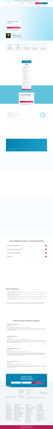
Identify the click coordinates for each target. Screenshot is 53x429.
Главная (7, 8)
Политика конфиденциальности (43, 393)
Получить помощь (38, 3)
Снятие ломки (16, 419)
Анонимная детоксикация (29, 410)
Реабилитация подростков (40, 418)
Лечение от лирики (28, 417)
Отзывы (28, 391)
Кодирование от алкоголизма (9, 410)
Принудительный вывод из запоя (18, 404)
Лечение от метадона (39, 406)
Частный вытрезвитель (17, 409)
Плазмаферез (16, 418)
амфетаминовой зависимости (16, 286)
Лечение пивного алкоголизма (18, 414)
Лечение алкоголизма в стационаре (18, 412)
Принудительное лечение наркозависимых (31, 407)
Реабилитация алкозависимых (40, 411)
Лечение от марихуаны (28, 415)
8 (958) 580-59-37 (19, 128)
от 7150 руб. (41, 307)
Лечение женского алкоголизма (18, 415)
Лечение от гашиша (28, 419)
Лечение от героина (28, 404)
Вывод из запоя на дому (9, 412)
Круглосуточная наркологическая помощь (19, 408)
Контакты (41, 391)
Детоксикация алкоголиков (17, 417)
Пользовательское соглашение (43, 392)
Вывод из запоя (8, 405)
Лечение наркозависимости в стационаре (30, 408)
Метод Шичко (38, 420)
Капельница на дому (8, 417)
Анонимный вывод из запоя (9, 414)
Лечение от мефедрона (28, 421)
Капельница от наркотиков (29, 411)
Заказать (26, 89)
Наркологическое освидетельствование (41, 419)
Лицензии (28, 393)
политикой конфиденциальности (33, 384)
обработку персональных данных (14, 30)
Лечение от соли (27, 422)
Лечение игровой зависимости (40, 410)
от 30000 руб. (41, 309)
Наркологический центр (17, 410)
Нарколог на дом (8, 404)
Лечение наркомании (8, 409)
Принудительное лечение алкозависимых (19, 413)
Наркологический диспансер (40, 415)
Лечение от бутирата (28, 416)
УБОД (26, 406)
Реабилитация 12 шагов (40, 416)
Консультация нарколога (17, 406)
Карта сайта (7, 411)
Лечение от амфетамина (40, 405)
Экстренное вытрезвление (9, 419)
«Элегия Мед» (30, 286)
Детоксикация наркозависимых (29, 409)
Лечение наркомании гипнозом (29, 412)
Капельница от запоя (8, 406)
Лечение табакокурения (40, 409)
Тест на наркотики (28, 413)
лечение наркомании (12, 287)
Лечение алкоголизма (8, 408)
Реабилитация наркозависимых (40, 413)
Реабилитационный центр (9, 407)
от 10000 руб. (41, 311)
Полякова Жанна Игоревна (16, 35)
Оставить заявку (37, 382)
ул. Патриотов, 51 (22, 397)
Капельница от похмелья (9, 416)
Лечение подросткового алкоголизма (18, 416)
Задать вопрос (44, 3)
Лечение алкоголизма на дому (18, 411)
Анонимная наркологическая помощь (18, 407)
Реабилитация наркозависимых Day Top (41, 417)
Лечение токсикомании (39, 408)
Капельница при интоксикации (9, 418)
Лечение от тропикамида (28, 420)
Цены (27, 394)
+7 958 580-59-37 (14, 146)
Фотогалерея (28, 392)
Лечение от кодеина (28, 418)
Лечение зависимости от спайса (29, 414)
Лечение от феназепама (40, 407)
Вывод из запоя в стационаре (9, 413)
